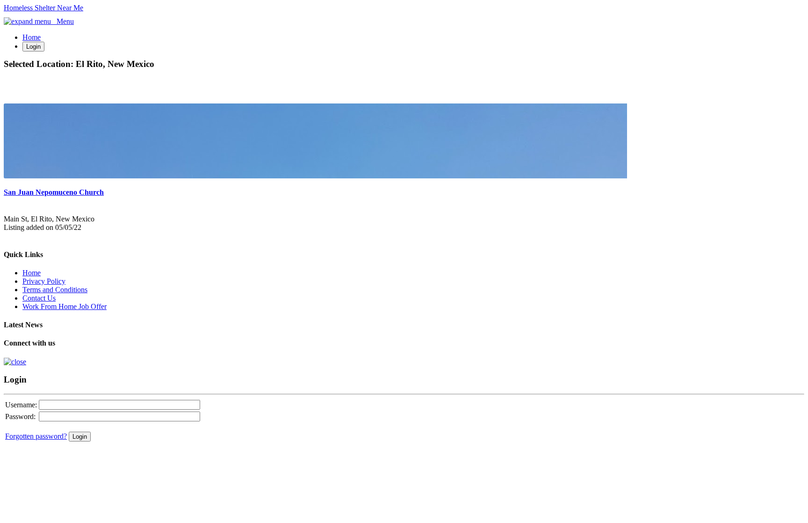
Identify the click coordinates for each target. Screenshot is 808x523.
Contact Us (39, 298)
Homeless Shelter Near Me (43, 8)
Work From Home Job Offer (64, 306)
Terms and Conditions (54, 290)
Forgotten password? (36, 436)
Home (31, 37)
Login (33, 46)
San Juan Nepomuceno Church (54, 192)
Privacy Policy (43, 281)
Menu (62, 21)
